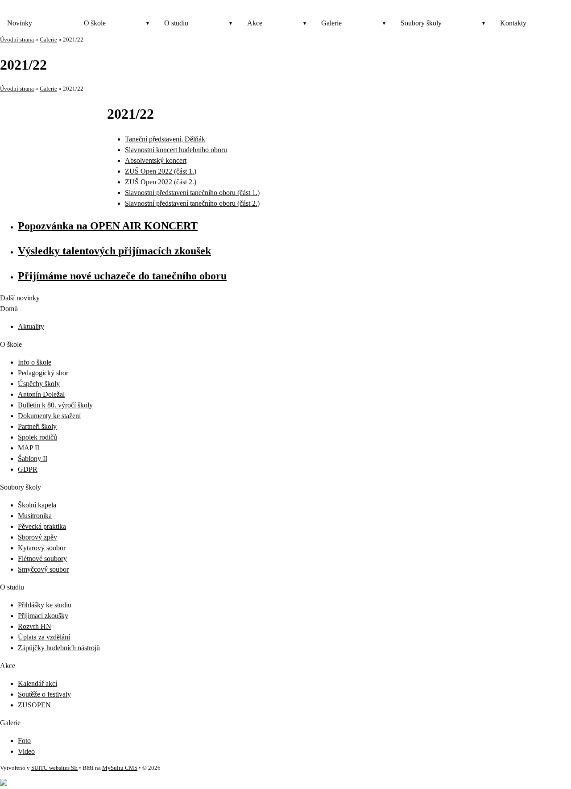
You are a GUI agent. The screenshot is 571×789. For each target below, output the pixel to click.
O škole (95, 23)
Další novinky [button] (20, 298)
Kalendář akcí (37, 683)
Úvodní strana (17, 40)
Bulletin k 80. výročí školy (55, 405)
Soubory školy (421, 23)
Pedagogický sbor (43, 373)
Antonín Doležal (41, 394)
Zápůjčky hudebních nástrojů (59, 648)
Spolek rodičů (37, 437)
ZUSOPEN (34, 705)
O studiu (176, 23)
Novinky (19, 23)
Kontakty (513, 23)
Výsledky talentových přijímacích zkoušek (114, 251)
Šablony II (32, 458)
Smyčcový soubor (43, 569)
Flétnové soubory (42, 558)
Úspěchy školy (39, 383)
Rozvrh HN (34, 626)
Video (26, 751)
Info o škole (34, 362)
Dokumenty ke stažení (49, 415)
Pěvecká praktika (42, 526)
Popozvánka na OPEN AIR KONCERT (108, 226)
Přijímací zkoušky (43, 615)
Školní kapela (37, 505)
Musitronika (35, 515)
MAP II (28, 448)
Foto (24, 740)
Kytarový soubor (42, 548)
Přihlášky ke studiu (44, 605)
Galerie (331, 23)
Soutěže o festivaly (44, 694)
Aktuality (31, 326)
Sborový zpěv (37, 537)
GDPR (27, 469)
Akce (254, 23)
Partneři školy (37, 426)
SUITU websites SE (54, 768)
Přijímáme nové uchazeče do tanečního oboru (122, 276)
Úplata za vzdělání (44, 637)
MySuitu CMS (119, 768)
